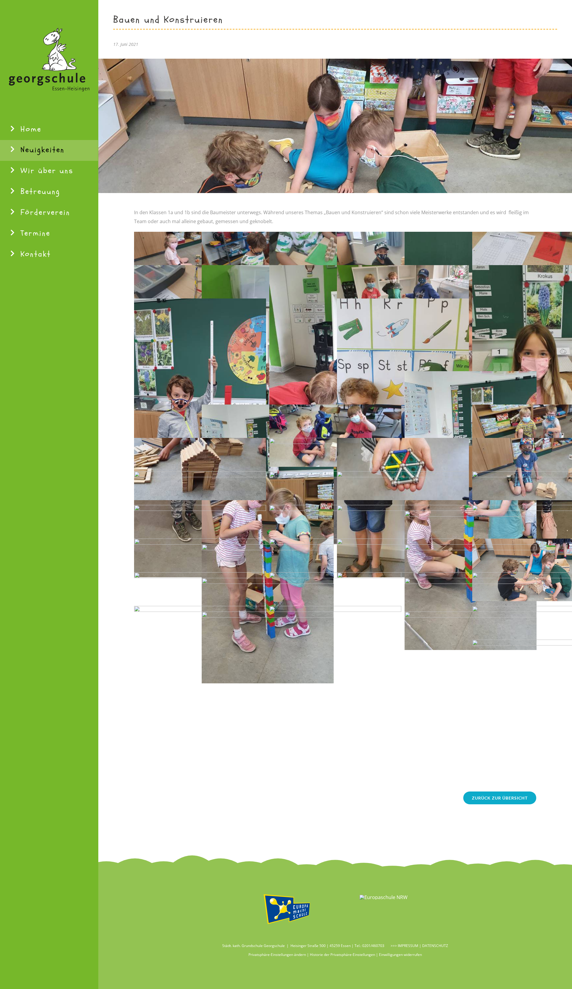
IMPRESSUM (407, 945)
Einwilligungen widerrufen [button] (400, 954)
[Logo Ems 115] (287, 894)
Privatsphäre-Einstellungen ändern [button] (277, 954)
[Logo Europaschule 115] (384, 897)
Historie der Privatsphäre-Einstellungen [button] (342, 954)
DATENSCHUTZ (435, 945)
